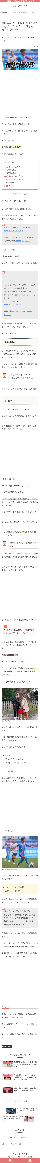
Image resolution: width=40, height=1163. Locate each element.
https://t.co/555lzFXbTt (13, 305)
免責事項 (31, 1157)
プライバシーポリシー (14, 1157)
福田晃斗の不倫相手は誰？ (15, 176)
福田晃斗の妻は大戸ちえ (14, 179)
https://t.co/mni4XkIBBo (13, 231)
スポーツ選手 (7, 1046)
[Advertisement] (20, 93)
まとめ (7, 186)
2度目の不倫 (11, 173)
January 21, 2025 (22, 241)
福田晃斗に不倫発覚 (12, 167)
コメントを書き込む (21, 1137)
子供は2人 (10, 182)
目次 (9, 162)
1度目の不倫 (11, 170)
